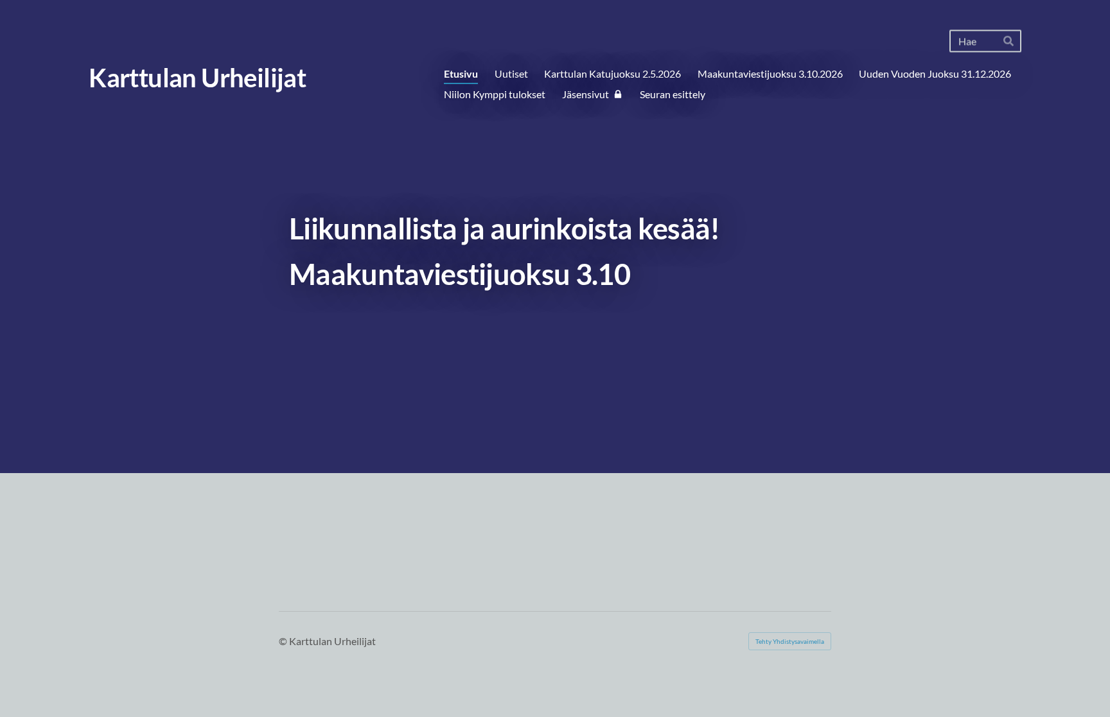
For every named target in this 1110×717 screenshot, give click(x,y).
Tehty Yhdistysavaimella (789, 641)
